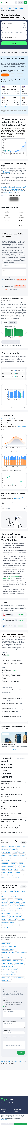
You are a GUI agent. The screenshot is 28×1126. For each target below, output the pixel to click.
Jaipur (4, 869)
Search (14, 43)
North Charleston (6, 925)
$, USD (20, 2)
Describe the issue (7, 1009)
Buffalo (4, 919)
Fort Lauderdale (17, 896)
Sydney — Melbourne (7, 949)
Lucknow (15, 855)
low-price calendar (18, 190)
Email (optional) (6, 1030)
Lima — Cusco (5, 977)
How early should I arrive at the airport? (12, 832)
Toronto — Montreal (19, 963)
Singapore (17, 872)
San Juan (12, 911)
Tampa (22, 905)
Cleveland (18, 916)
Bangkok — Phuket (6, 958)
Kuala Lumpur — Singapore (9, 972)
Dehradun (10, 866)
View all (3, 107)
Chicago (11, 891)
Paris (16, 905)
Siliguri (9, 861)
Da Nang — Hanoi (6, 980)
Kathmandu (5, 863)
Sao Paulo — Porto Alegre (18, 977)
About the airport (6, 692)
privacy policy (4, 1119)
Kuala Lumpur (21, 878)
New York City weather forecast (11, 189)
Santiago (15, 925)
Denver (4, 908)
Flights (9, 8)
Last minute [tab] (20, 75)
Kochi (8, 858)
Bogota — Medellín (6, 955)
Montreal (10, 899)
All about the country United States (11, 681)
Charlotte (4, 902)
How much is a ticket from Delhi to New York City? (11, 814)
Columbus (21, 919)
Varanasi (14, 858)
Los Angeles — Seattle (19, 958)
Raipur (23, 866)
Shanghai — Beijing (17, 960)
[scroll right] (25, 332)
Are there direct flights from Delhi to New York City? (11, 795)
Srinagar (15, 852)
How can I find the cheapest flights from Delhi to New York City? (11, 827)
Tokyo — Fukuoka (18, 955)
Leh (3, 858)
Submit (21, 1052)
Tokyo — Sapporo (21, 952)
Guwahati (22, 855)
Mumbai (4, 846)
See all (23, 842)
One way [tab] (5, 322)
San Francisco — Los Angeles (9, 969)
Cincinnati (4, 916)
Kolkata (18, 846)
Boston (23, 891)
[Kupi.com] (4, 2)
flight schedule (6, 172)
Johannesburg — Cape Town (9, 974)
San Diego (12, 922)
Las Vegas (4, 911)
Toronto (4, 891)
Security (16, 1111)
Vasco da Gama (6, 852)
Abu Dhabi (13, 878)
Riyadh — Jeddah (6, 960)
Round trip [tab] (12, 322)
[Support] (16, 2)
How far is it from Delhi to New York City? (11, 789)
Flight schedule (12, 52)
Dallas (23, 902)
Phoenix (12, 916)
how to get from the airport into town (16, 187)
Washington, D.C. (6, 896)
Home (3, 8)
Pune (24, 846)
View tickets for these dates (10, 342)
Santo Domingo (12, 919)
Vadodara (10, 872)
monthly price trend (8, 578)
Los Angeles (11, 894)
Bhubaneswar (22, 858)
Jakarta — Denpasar (7, 963)
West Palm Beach (6, 913)
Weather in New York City (7, 419)
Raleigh (17, 902)
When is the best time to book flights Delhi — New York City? (11, 820)
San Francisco (18, 899)
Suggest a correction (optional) (9, 1021)
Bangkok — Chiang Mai (7, 966)
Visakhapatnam (12, 875)
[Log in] (25, 2)
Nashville (10, 908)
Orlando (19, 894)
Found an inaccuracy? (21, 758)
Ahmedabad (13, 849)
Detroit (11, 902)
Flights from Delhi (18, 8)
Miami (3, 899)
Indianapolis (17, 913)
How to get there (16, 660)
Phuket (4, 875)
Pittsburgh (18, 908)
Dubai (9, 855)
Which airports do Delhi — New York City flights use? (11, 808)
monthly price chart (8, 192)
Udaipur (16, 869)
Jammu (21, 875)
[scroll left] (2, 332)
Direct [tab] (12, 75)
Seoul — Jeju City (6, 943)
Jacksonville (5, 928)
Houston (4, 905)
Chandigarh (13, 863)
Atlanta (4, 894)
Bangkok (21, 863)
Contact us (3, 1111)
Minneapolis (20, 911)
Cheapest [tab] (5, 75)
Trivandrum (5, 878)
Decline (7, 1124)
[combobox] (14, 504)
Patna (3, 855)
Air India (14, 607)
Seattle (11, 905)
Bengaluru (11, 846)
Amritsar (16, 861)
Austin (21, 925)
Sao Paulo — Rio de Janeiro (9, 946)
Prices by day (23, 52)
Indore (4, 861)
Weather (5, 663)
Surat (3, 872)
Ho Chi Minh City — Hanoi (8, 952)
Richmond (5, 922)
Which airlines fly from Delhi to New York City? (11, 801)
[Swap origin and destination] (25, 25)
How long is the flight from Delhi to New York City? (11, 782)
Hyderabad (5, 849)
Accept (20, 1124)
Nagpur (10, 869)
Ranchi (4, 866)
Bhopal (17, 866)
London (22, 869)
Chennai (21, 852)
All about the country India (15, 663)
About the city (6, 660)
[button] (6, 333)
